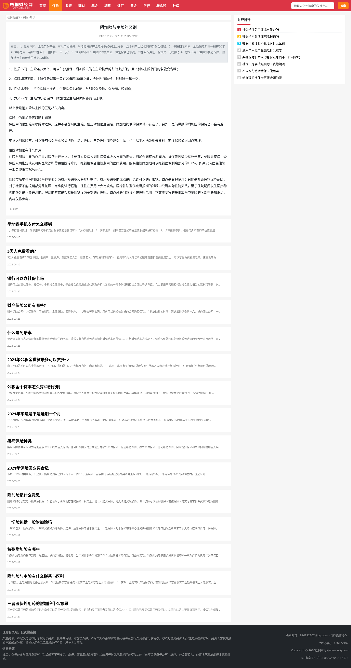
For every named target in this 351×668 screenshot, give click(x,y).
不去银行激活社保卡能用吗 (258, 71)
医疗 (51, 156)
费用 (122, 163)
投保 (72, 46)
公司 (18, 163)
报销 (83, 163)
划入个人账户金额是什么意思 (260, 50)
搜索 (343, 6)
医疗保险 (210, 179)
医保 (168, 163)
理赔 (48, 192)
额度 (80, 192)
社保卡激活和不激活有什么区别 (261, 43)
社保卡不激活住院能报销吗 (258, 36)
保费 (124, 52)
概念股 (161, 5)
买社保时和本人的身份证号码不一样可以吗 (269, 57)
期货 (107, 5)
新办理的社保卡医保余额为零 (260, 78)
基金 (94, 5)
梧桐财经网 (14, 17)
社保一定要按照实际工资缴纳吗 (261, 64)
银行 (146, 5)
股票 (68, 5)
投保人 (88, 156)
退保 (48, 124)
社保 (176, 5)
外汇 (120, 5)
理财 (81, 5)
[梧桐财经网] (17, 5)
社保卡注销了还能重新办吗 (258, 29)
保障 (176, 46)
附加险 (82, 46)
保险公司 (181, 140)
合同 (145, 156)
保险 (55, 5)
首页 (42, 5)
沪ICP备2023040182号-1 (333, 658)
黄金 (133, 5)
